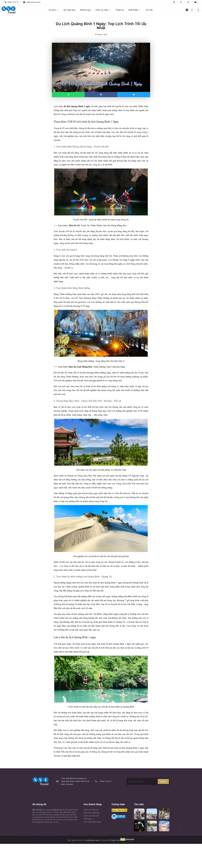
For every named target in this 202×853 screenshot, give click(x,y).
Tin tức (149, 10)
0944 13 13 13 (12, 2)
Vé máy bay (69, 10)
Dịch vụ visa (102, 10)
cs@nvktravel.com (33, 2)
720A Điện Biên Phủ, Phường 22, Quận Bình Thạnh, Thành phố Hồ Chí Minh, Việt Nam (75, 781)
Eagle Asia (115, 840)
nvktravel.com (57, 810)
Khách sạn (85, 10)
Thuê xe (119, 10)
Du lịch (52, 10)
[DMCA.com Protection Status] (127, 840)
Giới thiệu (133, 10)
